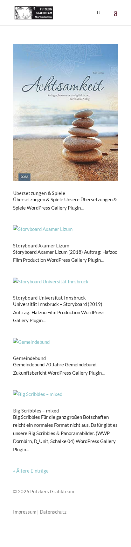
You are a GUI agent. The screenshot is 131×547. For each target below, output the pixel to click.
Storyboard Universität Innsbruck (49, 297)
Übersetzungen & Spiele (39, 193)
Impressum (24, 512)
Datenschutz (53, 512)
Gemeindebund (29, 358)
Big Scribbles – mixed (36, 410)
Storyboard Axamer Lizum (41, 245)
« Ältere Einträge (31, 471)
